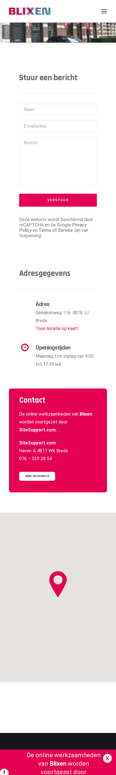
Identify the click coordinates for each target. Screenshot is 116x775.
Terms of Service (56, 230)
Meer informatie (37, 476)
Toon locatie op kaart (56, 328)
